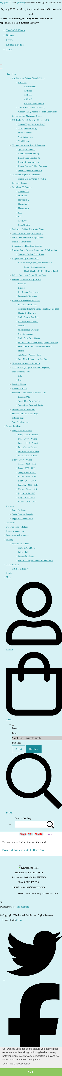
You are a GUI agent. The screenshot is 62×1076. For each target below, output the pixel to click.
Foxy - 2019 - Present (27, 447)
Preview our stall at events (17, 535)
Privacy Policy (24, 552)
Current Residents (13, 426)
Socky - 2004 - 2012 (27, 472)
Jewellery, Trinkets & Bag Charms (26, 279)
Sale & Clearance (19, 388)
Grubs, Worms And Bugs (28, 317)
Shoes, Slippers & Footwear (30, 170)
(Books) (16, 2)
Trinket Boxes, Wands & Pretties (32, 179)
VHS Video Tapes (25, 137)
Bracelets (22, 284)
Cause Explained (19, 510)
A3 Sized (28, 91)
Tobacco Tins (17, 418)
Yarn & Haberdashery (21, 422)
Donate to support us (15, 531)
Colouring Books (19, 183)
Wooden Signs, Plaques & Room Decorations (37, 112)
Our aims (10, 506)
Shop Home (11, 74)
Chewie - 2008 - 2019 (27, 489)
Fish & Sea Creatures (27, 313)
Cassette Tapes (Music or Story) (31, 124)
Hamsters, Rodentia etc (28, 321)
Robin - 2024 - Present (27, 456)
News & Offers (12, 565)
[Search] (50, 824)
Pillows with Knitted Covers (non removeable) (38, 342)
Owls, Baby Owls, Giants (29, 338)
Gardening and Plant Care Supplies (27, 246)
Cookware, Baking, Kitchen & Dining (28, 229)
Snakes (21, 351)
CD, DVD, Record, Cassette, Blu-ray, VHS (30, 120)
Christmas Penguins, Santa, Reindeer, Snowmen (38, 309)
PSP (20, 212)
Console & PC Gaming (22, 187)
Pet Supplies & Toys (20, 372)
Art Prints (22, 82)
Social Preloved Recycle (22, 514)
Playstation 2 (23, 200)
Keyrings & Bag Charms (28, 292)
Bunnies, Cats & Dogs (27, 305)
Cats (20, 376)
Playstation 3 (23, 204)
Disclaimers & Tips (20, 544)
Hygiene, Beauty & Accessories (25, 258)
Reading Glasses (19, 384)
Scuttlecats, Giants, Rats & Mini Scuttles (35, 346)
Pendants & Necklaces (27, 296)
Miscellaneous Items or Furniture (26, 363)
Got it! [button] (31, 1072)
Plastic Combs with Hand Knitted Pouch (41, 271)
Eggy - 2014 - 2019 (26, 493)
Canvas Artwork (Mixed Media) (31, 107)
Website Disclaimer (26, 556)
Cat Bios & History (20, 569)
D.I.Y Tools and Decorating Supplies (27, 237)
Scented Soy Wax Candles (29, 401)
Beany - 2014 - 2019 (27, 481)
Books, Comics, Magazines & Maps (27, 116)
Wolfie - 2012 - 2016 (27, 476)
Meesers (21, 326)
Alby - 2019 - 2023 (26, 497)
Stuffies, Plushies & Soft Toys (25, 414)
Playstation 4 (23, 208)
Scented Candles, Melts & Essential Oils (29, 393)
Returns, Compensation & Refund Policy (35, 560)
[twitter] (34, 980)
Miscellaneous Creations (28, 330)
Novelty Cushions (25, 334)
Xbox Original (24, 225)
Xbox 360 (22, 221)
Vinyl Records (24, 141)
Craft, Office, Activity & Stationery (27, 233)
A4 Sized (28, 95)
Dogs (20, 380)
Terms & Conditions (26, 548)
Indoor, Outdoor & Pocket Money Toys (29, 275)
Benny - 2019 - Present (22, 430)
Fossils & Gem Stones (21, 242)
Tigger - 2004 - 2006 (27, 464)
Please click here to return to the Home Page (23, 850)
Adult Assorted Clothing (28, 154)
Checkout (33, 749)
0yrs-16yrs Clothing (26, 149)
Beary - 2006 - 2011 (26, 468)
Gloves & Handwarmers (28, 162)
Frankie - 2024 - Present (28, 451)
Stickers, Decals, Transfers (23, 409)
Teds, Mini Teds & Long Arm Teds (33, 359)
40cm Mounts (30, 87)
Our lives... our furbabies (17, 527)
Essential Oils (24, 397)
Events (9, 573)
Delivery (9, 539)
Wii (19, 216)
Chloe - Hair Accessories (34, 267)
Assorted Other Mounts (34, 103)
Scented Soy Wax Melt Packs (30, 405)
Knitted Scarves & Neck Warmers (32, 166)
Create (19, 920)
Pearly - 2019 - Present (28, 443)
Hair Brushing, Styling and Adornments (35, 263)
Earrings (21, 288)
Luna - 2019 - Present (27, 439)
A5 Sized (28, 99)
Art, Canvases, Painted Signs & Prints (28, 78)
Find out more (22, 906)
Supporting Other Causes (22, 518)
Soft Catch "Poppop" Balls (29, 355)
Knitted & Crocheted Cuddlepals (26, 300)
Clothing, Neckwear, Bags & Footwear (28, 145)
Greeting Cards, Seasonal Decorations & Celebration (34, 250)
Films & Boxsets (25, 133)
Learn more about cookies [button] (17, 1063)
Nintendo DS (23, 191)
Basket (18, 749)
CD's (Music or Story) (27, 128)
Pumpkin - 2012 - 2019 (28, 485)
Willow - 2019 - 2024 (27, 502)
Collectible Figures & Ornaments (26, 175)
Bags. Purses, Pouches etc (29, 158)
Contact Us (10, 523)
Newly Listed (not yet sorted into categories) (31, 367)
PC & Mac (22, 196)
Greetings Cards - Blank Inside (31, 254)
